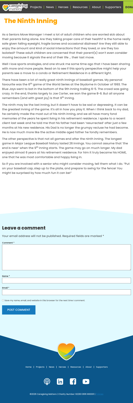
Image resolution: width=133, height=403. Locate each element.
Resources (80, 7)
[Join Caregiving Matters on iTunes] (47, 381)
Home (28, 367)
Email (5, 287)
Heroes (63, 7)
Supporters (113, 7)
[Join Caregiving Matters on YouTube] (86, 381)
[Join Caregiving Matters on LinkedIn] (60, 381)
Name (6, 276)
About (96, 7)
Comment (8, 242)
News (50, 7)
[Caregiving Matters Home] (15, 7)
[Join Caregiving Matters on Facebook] (73, 381)
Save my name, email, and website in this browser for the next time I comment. (45, 300)
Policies (99, 394)
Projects (36, 7)
